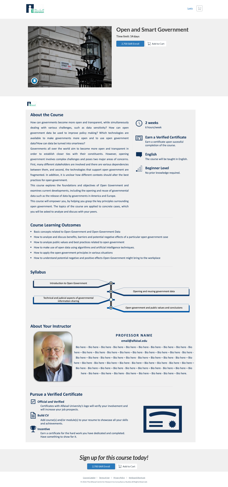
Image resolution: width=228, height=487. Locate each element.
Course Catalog (89, 477)
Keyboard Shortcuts (137, 477)
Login (190, 8)
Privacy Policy (119, 477)
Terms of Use (104, 477)
